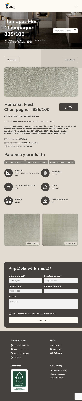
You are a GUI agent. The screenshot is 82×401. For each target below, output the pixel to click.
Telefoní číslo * (15, 286)
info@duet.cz (24, 345)
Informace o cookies (57, 374)
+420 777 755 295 (21, 349)
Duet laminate (9, 40)
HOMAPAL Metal (39, 40)
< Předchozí (11, 60)
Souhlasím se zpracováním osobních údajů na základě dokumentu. (34, 313)
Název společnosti (52, 286)
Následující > (70, 60)
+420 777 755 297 (21, 354)
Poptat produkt (68, 107)
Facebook (17, 358)
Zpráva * (12, 297)
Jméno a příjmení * (17, 276)
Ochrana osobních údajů (58, 370)
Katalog (19, 40)
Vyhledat (75, 30)
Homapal (28, 40)
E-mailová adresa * (52, 276)
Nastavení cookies (57, 378)
